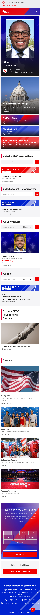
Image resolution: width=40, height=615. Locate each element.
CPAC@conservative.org (27, 462)
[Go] (33, 610)
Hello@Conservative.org (21, 596)
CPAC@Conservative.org (12, 493)
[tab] (7, 533)
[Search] (37, 162)
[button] (30, 11)
